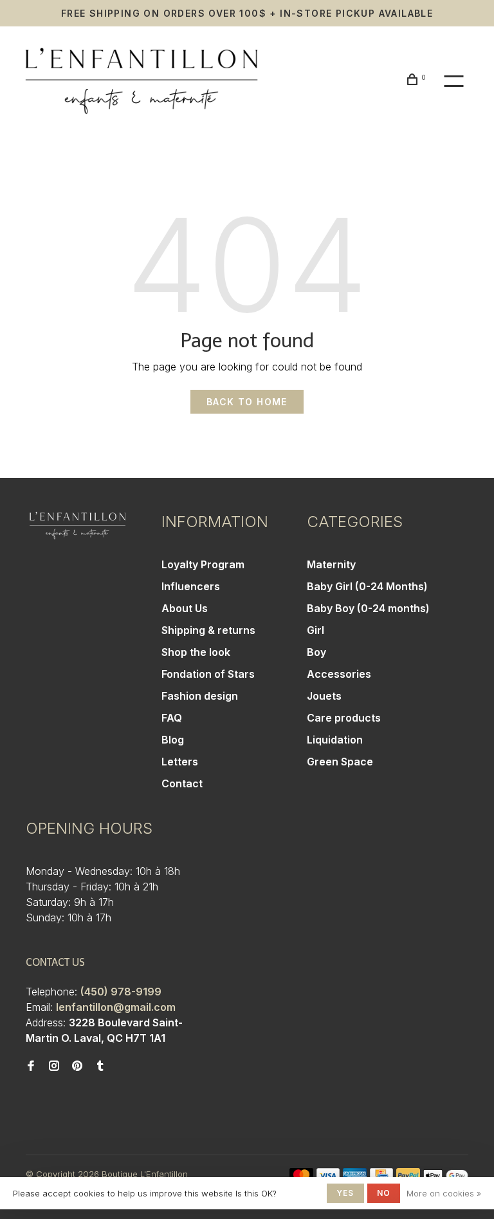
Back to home (247, 401)
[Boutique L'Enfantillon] (77, 525)
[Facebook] (31, 1066)
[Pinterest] (77, 1066)
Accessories (339, 673)
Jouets (324, 695)
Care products (344, 717)
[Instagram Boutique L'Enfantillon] (54, 1066)
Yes (345, 1193)
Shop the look (195, 652)
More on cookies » (444, 1193)
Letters (179, 761)
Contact (182, 783)
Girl (315, 630)
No (383, 1193)
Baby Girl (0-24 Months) (367, 586)
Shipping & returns (208, 630)
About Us (184, 608)
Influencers (190, 586)
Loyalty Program (202, 564)
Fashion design (199, 695)
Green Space (340, 761)
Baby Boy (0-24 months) (368, 608)
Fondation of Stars (208, 673)
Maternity (331, 564)
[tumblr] (100, 1066)
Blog (172, 739)
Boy (316, 652)
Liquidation (335, 739)
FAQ (171, 717)
